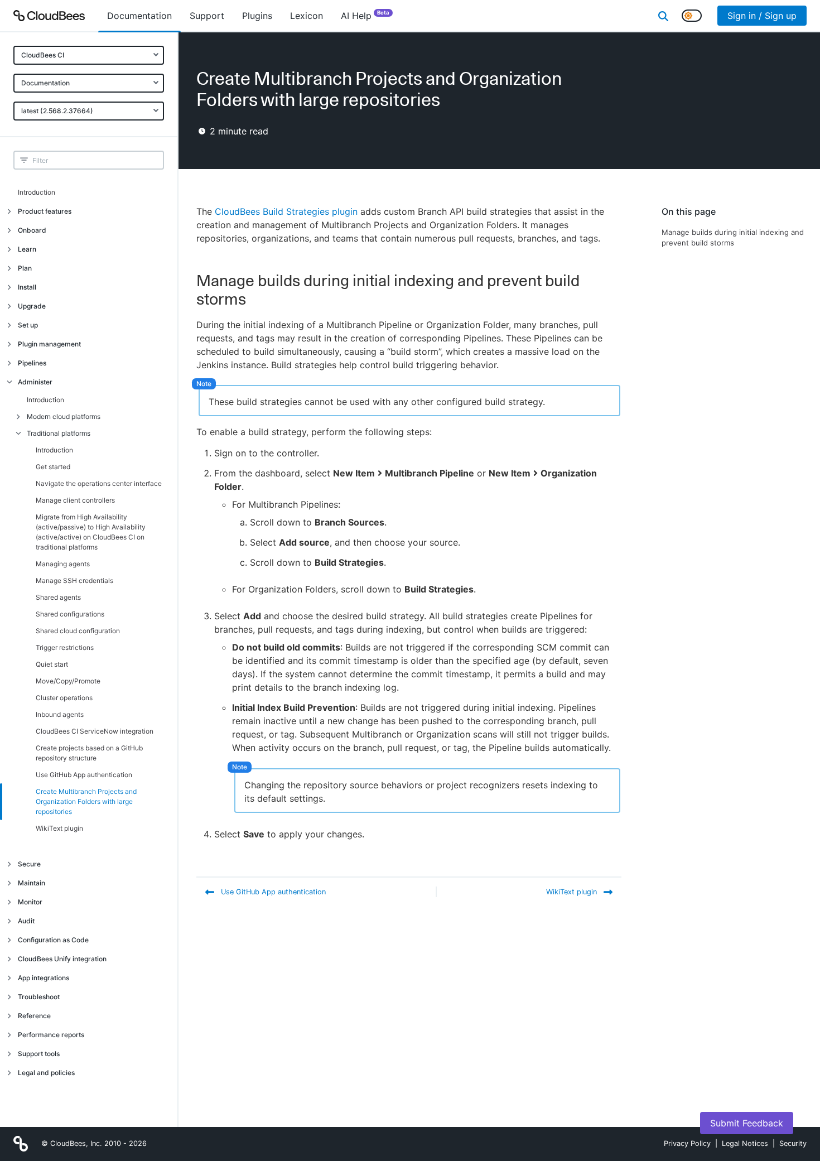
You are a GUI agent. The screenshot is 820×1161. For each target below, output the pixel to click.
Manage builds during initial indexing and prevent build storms (733, 238)
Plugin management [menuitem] (49, 344)
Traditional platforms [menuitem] (58, 433)
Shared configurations (70, 614)
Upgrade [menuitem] (32, 306)
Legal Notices (745, 1143)
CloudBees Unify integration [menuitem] (62, 959)
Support (207, 15)
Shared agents (58, 597)
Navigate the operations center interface (99, 483)
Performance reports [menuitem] (51, 1034)
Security (793, 1143)
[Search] (663, 16)
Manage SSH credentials (74, 580)
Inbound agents (60, 714)
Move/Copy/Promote (68, 681)
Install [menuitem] (27, 287)
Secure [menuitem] (29, 864)
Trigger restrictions (65, 647)
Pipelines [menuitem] (32, 363)
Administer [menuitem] (35, 382)
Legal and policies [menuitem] (46, 1072)
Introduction (36, 192)
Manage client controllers (75, 500)
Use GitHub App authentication (84, 774)
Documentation (45, 83)
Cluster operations (64, 697)
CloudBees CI (42, 55)
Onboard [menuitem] (32, 230)
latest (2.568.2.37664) (57, 111)
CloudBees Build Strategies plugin (286, 211)
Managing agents (63, 564)
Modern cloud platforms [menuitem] (63, 416)
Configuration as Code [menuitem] (53, 940)
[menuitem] (139, 15)
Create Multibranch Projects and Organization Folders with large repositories (86, 801)
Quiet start (52, 664)
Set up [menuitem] (28, 325)
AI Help (365, 15)
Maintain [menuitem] (31, 883)
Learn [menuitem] (27, 249)
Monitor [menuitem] (30, 902)
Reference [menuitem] (34, 1015)
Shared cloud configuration (78, 631)
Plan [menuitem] (25, 268)
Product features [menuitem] (44, 211)
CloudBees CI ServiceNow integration (94, 731)
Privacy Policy (687, 1143)
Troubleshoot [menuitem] (39, 997)
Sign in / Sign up (762, 15)
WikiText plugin (59, 828)
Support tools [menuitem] (39, 1053)
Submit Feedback (746, 1123)
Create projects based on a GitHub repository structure (89, 753)
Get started (53, 467)
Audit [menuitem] (26, 921)
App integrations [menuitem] (43, 978)
